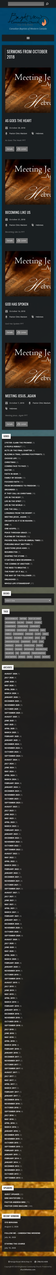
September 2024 (12, 756)
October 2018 (11, 1021)
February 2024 (12, 783)
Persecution (29, 645)
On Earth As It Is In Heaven (18, 521)
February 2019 (12, 1006)
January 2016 (11, 1131)
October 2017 (11, 1064)
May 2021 (9, 904)
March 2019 (10, 1002)
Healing (9, 638)
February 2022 (12, 869)
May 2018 (9, 1037)
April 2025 (9, 728)
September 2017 (12, 1068)
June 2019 (9, 990)
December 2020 (12, 924)
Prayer (39, 645)
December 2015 (12, 1135)
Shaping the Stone (14, 556)
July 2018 (9, 1029)
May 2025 (9, 724)
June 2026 (9, 681)
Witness (22, 657)
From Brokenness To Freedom (20, 485)
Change (29, 622)
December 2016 (12, 1099)
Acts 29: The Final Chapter (18, 450)
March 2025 (10, 732)
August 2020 (11, 939)
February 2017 (12, 1092)
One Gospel (10, 528)
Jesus (37, 638)
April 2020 (9, 955)
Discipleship (22, 630)
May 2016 (9, 1119)
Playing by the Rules (15, 536)
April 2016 (9, 1123)
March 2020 (10, 959)
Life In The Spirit (13, 501)
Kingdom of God (12, 641)
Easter (8, 470)
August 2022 (11, 853)
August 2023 (11, 806)
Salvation (9, 653)
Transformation (38, 653)
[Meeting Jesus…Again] (28, 386)
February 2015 (12, 1150)
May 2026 (9, 685)
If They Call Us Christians (18, 493)
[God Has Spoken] (28, 295)
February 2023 (12, 830)
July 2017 (9, 1076)
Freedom (29, 634)
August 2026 (11, 673)
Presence (9, 649)
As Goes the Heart (18, 120)
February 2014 (12, 1158)
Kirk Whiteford (12, 1198)
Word (29, 657)
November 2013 (12, 1170)
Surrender (25, 653)
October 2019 (11, 974)
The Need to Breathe (15, 567)
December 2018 (12, 1013)
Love (41, 641)
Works (37, 657)
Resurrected (11, 552)
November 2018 (12, 1017)
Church (38, 622)
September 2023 (12, 802)
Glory (37, 634)
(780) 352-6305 (42, 1261)
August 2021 (11, 892)
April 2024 (9, 775)
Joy (43, 638)
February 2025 (12, 736)
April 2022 (9, 861)
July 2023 (9, 810)
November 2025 (12, 705)
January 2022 (11, 873)
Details (10, 149)
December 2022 (12, 838)
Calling (21, 622)
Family (8, 634)
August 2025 (11, 716)
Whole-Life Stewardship (17, 583)
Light (35, 641)
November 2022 (12, 841)
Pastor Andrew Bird (15, 1202)
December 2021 (12, 877)
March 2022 (10, 865)
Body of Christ (34, 619)
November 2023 (12, 795)
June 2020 (9, 947)
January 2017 (11, 1095)
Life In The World (13, 505)
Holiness (18, 638)
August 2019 (11, 982)
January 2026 (11, 697)
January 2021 (11, 920)
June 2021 (9, 900)
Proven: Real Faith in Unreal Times (22, 540)
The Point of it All (14, 571)
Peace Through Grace (16, 532)
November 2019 (12, 970)
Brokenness (10, 622)
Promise (18, 649)
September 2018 (12, 1025)
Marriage (9, 645)
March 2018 (10, 1045)
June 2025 (9, 720)
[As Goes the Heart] (28, 111)
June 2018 (9, 1033)
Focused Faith (12, 482)
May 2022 (9, 857)
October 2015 (11, 1142)
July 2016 (9, 1115)
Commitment (10, 626)
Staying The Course (15, 1243)
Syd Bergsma (11, 1222)
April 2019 (9, 998)
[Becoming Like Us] (28, 203)
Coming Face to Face (15, 466)
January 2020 (11, 967)
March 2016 (10, 1127)
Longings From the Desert (18, 513)
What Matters (11, 657)
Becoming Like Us (17, 212)
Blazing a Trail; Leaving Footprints (23, 454)
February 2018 (12, 1049)
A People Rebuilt (13, 446)
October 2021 (11, 885)
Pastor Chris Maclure (18, 133)
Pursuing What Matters (17, 544)
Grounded (10, 489)
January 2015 (11, 1154)
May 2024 (9, 771)
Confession (10, 630)
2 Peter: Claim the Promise (18, 442)
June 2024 (9, 767)
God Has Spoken (16, 304)
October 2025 (11, 709)
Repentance (29, 649)
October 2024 (11, 752)
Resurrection (41, 649)
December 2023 (12, 791)
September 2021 (12, 888)
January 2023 (11, 834)
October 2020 (11, 931)
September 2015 (12, 1146)
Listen (23, 149)
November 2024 (12, 748)
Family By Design (13, 477)
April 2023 (9, 822)
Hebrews (39, 133)
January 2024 (11, 787)
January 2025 (11, 740)
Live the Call (11, 509)
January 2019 (11, 1010)
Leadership (25, 641)
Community (34, 626)
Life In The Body (13, 497)
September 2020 (12, 935)
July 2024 (9, 763)
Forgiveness (18, 634)
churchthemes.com (27, 1269)
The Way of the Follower (18, 575)
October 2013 (11, 1174)
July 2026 (9, 677)
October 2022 (11, 845)
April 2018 (9, 1041)
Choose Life (11, 458)
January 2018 (11, 1052)
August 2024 (11, 759)
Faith (43, 630)
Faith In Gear (11, 474)
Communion (22, 626)
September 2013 (12, 1178)
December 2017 (12, 1056)
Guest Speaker (12, 1194)
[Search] (47, 4)
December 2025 (12, 701)
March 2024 (10, 779)
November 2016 (12, 1103)
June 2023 (9, 814)
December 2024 (12, 744)
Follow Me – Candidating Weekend (22, 1233)
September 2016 (12, 1111)
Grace (45, 634)
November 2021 (12, 881)
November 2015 (12, 1139)
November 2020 (12, 927)
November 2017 (12, 1060)
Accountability (11, 619)
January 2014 (11, 1162)
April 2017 (9, 1084)
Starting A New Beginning (18, 560)
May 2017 (9, 1080)
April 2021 (9, 908)
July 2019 (9, 986)
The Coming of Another (17, 564)
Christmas (10, 462)
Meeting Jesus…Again (20, 395)
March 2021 (10, 912)
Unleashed (10, 579)
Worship (46, 657)
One (7, 524)
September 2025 (12, 713)
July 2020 (9, 943)
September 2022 (12, 849)
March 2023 (10, 826)
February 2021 (12, 916)
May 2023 (9, 818)
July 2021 (9, 896)
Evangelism (33, 630)
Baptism (23, 619)
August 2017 (11, 1072)
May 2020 (9, 951)
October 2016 (11, 1107)
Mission (19, 645)
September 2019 (12, 978)
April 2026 (9, 689)
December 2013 (12, 1166)
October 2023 (11, 798)
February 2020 (12, 963)
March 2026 (10, 693)
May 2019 (9, 994)
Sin (17, 653)
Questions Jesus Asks (16, 548)
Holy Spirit (28, 638)
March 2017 (10, 1088)
